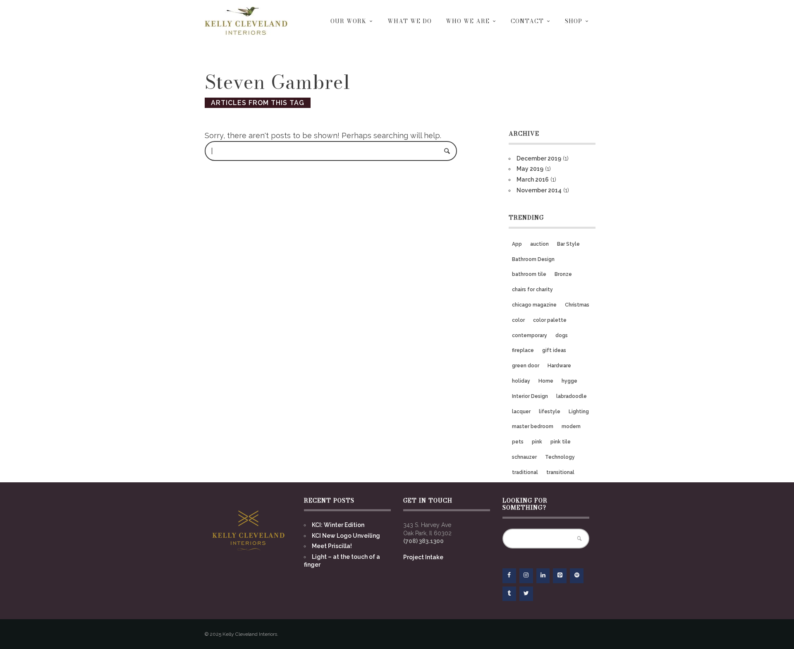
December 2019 (539, 158)
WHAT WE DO (409, 21)
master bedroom (532, 426)
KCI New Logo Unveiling (346, 535)
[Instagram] (526, 575)
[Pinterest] (560, 575)
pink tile (560, 442)
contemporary (529, 335)
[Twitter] (526, 594)
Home (545, 381)
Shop (573, 21)
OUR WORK (348, 21)
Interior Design (530, 396)
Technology (560, 457)
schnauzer (524, 457)
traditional (525, 472)
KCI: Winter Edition (338, 525)
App (517, 244)
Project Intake (423, 557)
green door (525, 366)
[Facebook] (509, 575)
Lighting (579, 411)
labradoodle (571, 396)
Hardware (559, 366)
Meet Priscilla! (332, 546)
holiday (521, 381)
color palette (550, 320)
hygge (569, 381)
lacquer (521, 411)
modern (571, 426)
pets (518, 442)
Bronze (563, 274)
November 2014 (539, 190)
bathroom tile (529, 274)
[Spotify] (577, 575)
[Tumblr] (509, 594)
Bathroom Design (533, 259)
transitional (560, 472)
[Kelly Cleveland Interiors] (246, 21)
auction (539, 244)
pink (537, 442)
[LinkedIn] (543, 575)
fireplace (523, 350)
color (518, 320)
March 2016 (533, 179)
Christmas (577, 305)
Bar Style (568, 244)
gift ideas (554, 350)
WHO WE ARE (468, 21)
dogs (561, 335)
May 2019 (530, 168)
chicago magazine (534, 305)
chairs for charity (532, 289)
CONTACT (527, 21)
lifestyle (549, 411)
